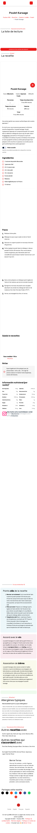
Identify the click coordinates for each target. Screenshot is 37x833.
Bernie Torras (27, 823)
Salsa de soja (12, 736)
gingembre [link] (7, 135)
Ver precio (10, 358)
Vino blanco (25, 746)
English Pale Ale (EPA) (10, 752)
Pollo (3, 736)
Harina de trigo (17, 734)
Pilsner (12, 754)
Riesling (10, 746)
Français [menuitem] (21, 809)
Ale (3, 752)
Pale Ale (8, 754)
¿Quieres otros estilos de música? (18, 49)
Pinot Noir (4, 746)
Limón (23, 734)
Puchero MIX (6, 17)
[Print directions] (32, 85)
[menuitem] (9, 809)
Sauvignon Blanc (17, 746)
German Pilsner (21, 752)
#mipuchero (14, 415)
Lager (3, 754)
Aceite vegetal (6, 734)
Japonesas (29, 752)
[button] (4, 3)
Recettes (14, 17)
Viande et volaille (24, 17)
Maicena (28, 734)
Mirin (32, 734)
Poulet (32, 17)
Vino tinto (32, 746)
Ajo (12, 734)
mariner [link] (10, 248)
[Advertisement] (18, 209)
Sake (6, 736)
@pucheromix (15, 413)
